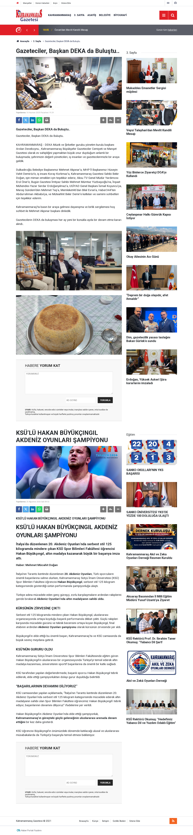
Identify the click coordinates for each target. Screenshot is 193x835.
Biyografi (120, 15)
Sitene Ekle (66, 3)
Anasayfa (24, 41)
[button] (103, 120)
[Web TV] (168, 3)
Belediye (105, 15)
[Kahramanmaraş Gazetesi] (29, 15)
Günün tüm (166, 29)
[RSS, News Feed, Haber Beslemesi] (173, 821)
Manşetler (27, 3)
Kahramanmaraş (59, 15)
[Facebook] (19, 120)
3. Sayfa (79, 15)
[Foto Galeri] (175, 3)
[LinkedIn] (33, 120)
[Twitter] (26, 120)
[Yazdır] (47, 120)
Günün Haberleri (42, 3)
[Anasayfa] (17, 3)
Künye (95, 821)
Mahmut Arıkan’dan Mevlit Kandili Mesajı (76, 29)
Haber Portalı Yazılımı (31, 830)
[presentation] (27, 30)
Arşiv (55, 3)
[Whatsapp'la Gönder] (39, 120)
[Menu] (163, 15)
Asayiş (91, 15)
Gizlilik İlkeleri (119, 821)
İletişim (105, 821)
